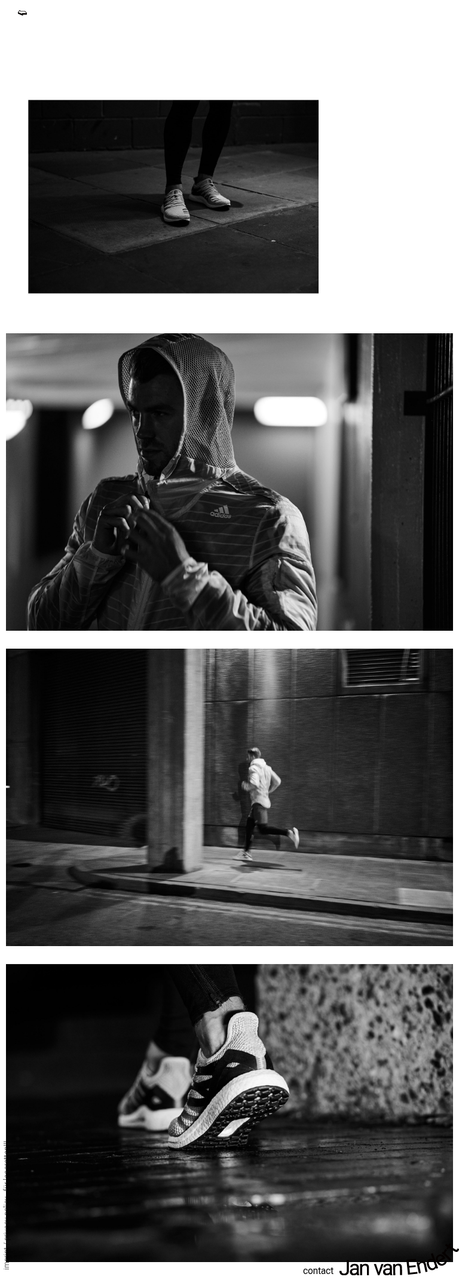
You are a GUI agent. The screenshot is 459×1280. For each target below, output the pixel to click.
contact (318, 1270)
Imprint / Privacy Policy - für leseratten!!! (6, 1205)
